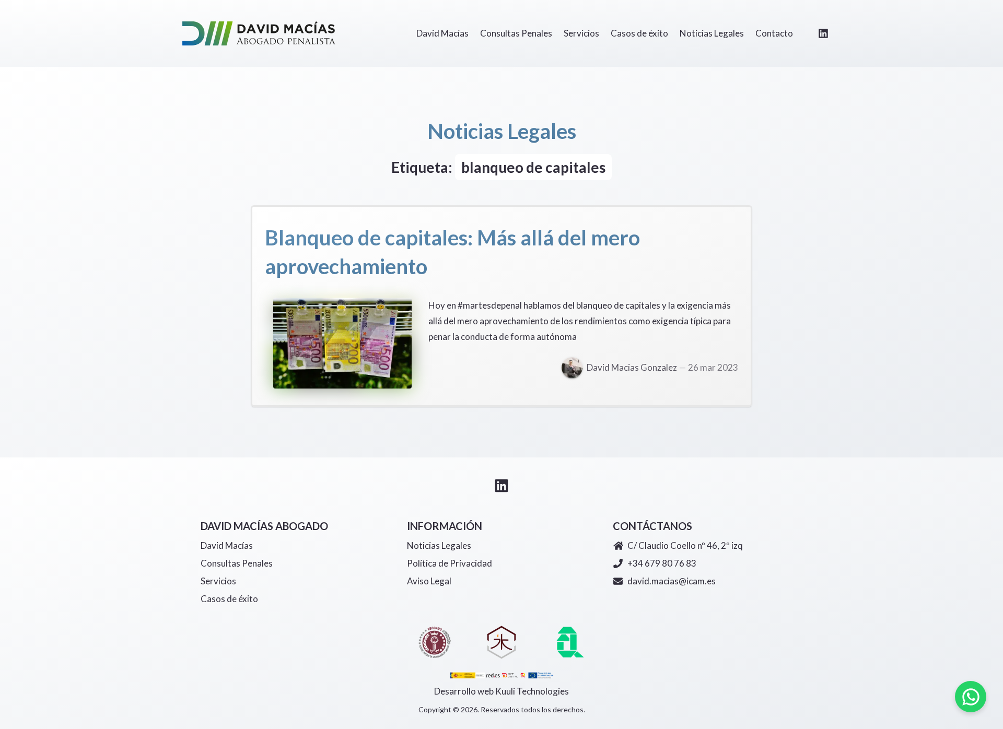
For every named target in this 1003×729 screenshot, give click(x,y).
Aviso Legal (429, 580)
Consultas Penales (237, 563)
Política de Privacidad (449, 563)
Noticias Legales (439, 545)
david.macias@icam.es (671, 580)
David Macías (227, 545)
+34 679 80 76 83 (661, 563)
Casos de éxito (229, 598)
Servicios (218, 580)
